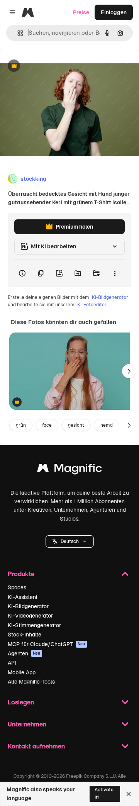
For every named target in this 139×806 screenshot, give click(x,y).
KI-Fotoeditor (91, 305)
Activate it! (104, 793)
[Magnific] (69, 470)
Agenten (24, 653)
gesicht (76, 425)
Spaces (17, 587)
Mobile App (22, 672)
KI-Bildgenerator (110, 297)
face (47, 425)
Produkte (21, 574)
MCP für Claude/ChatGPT (46, 644)
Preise (81, 12)
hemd (106, 425)
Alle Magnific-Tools (31, 681)
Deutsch (70, 541)
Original (49, 66)
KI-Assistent (22, 597)
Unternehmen (27, 724)
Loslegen (21, 702)
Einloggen (114, 12)
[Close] (128, 794)
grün (21, 425)
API (12, 662)
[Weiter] (129, 371)
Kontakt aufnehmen (36, 746)
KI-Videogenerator (30, 615)
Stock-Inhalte (24, 634)
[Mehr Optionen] (114, 273)
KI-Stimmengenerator (34, 625)
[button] (70, 541)
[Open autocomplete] (17, 33)
